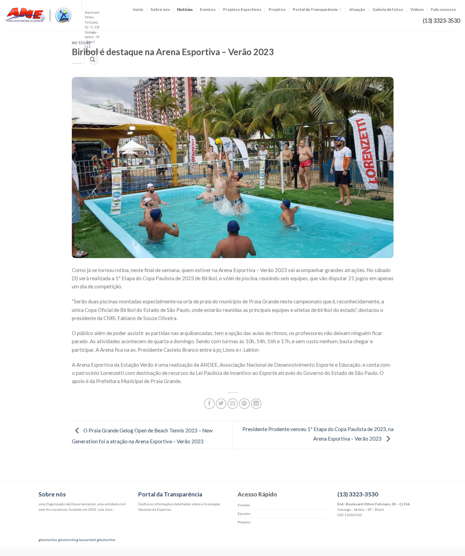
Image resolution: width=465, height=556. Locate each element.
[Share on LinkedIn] (256, 403)
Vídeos (417, 9)
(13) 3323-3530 (357, 494)
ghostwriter (47, 540)
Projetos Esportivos (242, 9)
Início (138, 9)
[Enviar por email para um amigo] (232, 403)
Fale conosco (443, 9)
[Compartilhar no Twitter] (221, 403)
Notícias (185, 9)
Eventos (207, 9)
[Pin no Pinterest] (244, 403)
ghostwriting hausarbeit (77, 540)
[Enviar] (92, 59)
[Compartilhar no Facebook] (209, 403)
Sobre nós (160, 9)
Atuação (357, 9)
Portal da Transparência (315, 9)
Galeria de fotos (387, 9)
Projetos (277, 9)
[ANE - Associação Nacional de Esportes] (38, 15)
